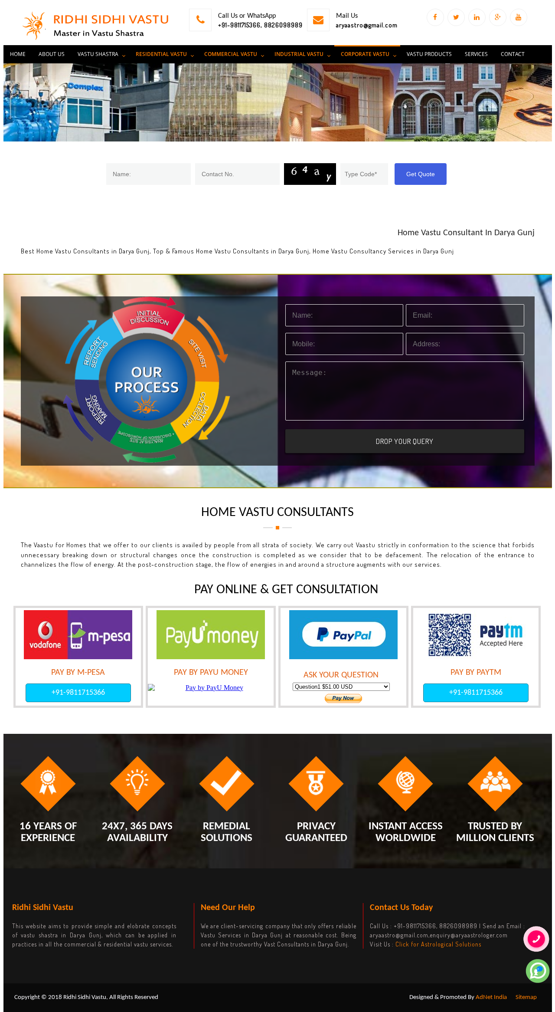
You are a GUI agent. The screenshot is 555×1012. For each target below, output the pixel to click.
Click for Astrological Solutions (438, 944)
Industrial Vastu (298, 54)
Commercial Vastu (230, 54)
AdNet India (491, 997)
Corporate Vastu (365, 54)
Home (18, 54)
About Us (52, 54)
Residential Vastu (161, 54)
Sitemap (526, 997)
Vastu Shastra (98, 54)
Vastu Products (429, 54)
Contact (513, 54)
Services (476, 54)
